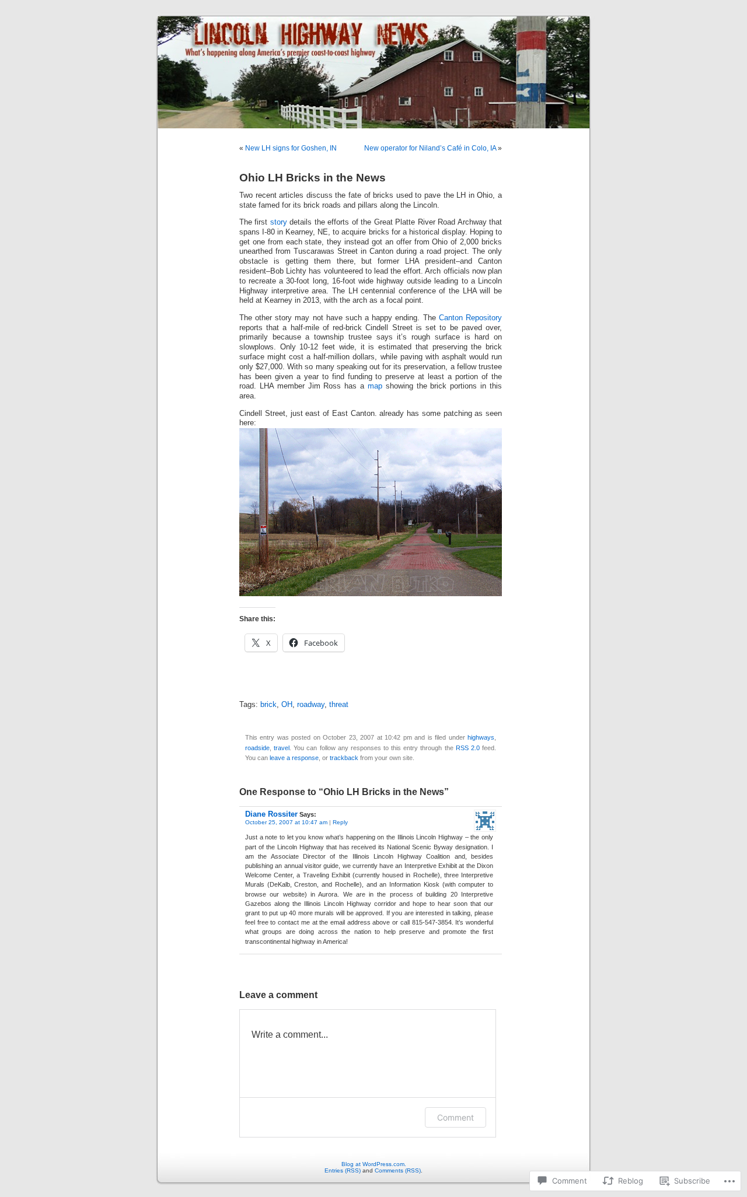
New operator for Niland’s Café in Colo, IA (430, 148)
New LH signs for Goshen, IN (291, 148)
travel (281, 747)
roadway (310, 705)
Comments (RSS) (398, 1170)
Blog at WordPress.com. (373, 1164)
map (375, 386)
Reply (340, 822)
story (278, 222)
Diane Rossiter (271, 814)
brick (268, 705)
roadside (257, 747)
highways (480, 737)
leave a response (294, 757)
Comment (455, 1117)
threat (338, 705)
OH (286, 705)
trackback (344, 757)
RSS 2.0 (468, 747)
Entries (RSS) (342, 1170)
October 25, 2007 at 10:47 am (286, 822)
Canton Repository (470, 318)
